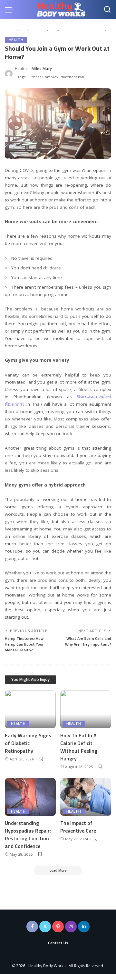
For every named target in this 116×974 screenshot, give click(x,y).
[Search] (107, 9)
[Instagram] (71, 926)
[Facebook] (32, 926)
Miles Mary (42, 68)
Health (16, 40)
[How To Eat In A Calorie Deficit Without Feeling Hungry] (85, 709)
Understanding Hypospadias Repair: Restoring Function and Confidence (28, 834)
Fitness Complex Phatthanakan (56, 76)
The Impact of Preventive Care (78, 826)
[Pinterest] (58, 926)
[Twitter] (45, 926)
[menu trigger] (11, 9)
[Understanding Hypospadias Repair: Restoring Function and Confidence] (30, 797)
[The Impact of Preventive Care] (85, 797)
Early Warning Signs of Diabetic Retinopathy (28, 743)
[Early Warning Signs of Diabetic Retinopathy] (30, 709)
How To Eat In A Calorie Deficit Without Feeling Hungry (78, 747)
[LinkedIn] (84, 926)
